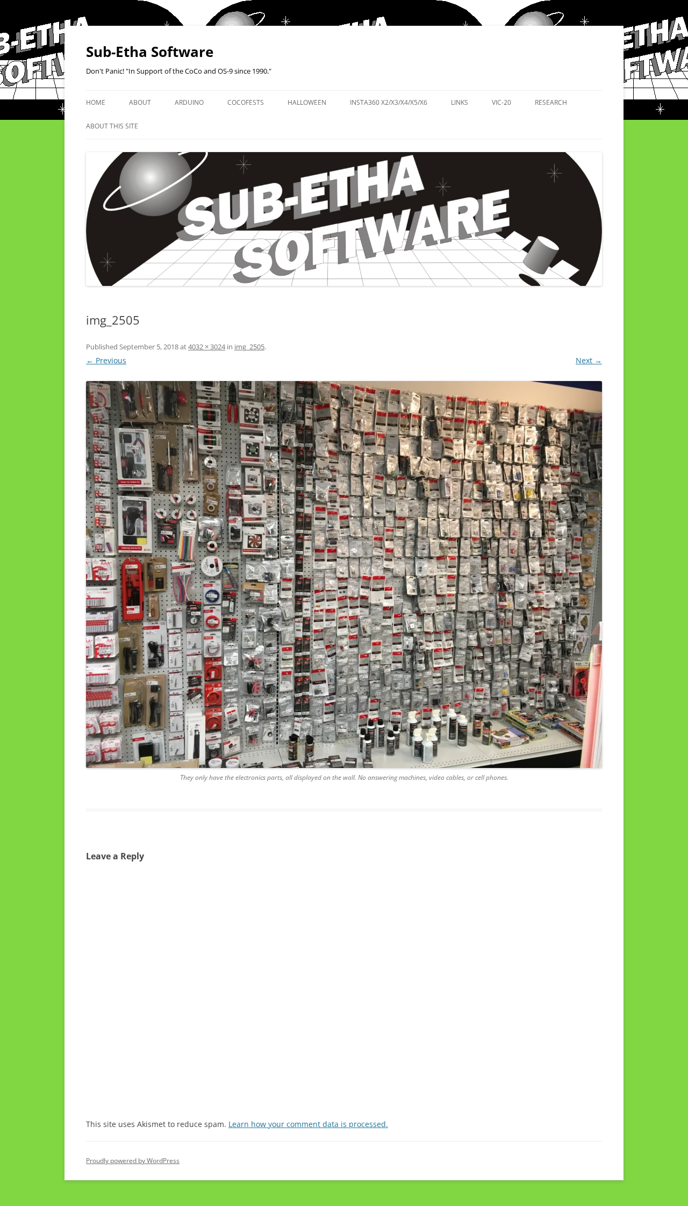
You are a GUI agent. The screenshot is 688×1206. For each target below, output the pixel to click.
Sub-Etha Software (149, 51)
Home (95, 102)
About (140, 102)
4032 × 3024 (206, 346)
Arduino (189, 102)
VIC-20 (501, 102)
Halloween (307, 102)
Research (551, 102)
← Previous (106, 360)
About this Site (112, 126)
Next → (589, 360)
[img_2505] (344, 574)
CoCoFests (245, 102)
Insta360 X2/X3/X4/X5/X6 (388, 102)
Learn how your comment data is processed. (308, 1124)
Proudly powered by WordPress (133, 1160)
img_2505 (249, 346)
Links (459, 102)
